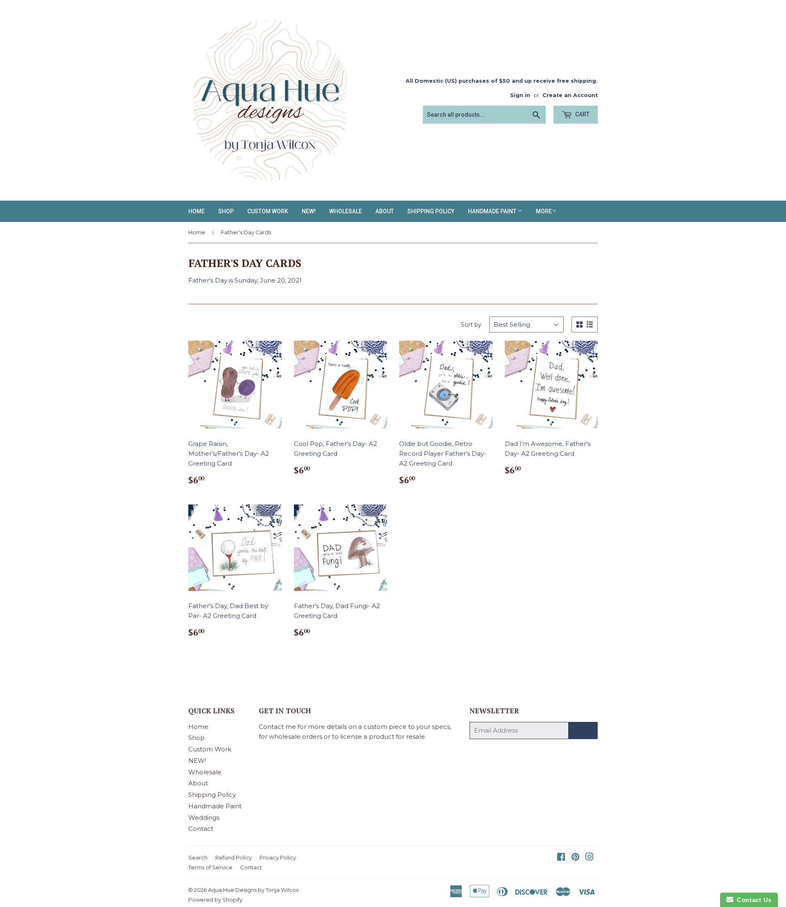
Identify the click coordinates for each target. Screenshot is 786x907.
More (544, 211)
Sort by (471, 324)
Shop (226, 211)
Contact (200, 828)
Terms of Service (210, 867)
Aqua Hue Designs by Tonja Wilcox (253, 890)
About (384, 211)
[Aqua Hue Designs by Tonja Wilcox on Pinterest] (575, 858)
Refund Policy (233, 857)
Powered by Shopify (215, 899)
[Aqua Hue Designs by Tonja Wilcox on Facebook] (561, 858)
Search (198, 857)
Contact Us (752, 899)
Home (196, 211)
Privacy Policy (278, 857)
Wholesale (345, 211)
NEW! (309, 211)
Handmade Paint (492, 211)
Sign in (520, 95)
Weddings (203, 817)
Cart (582, 114)
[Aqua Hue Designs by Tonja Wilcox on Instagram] (589, 858)
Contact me (277, 727)
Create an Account (570, 95)
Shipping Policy (430, 211)
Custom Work (267, 211)
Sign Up (583, 730)
